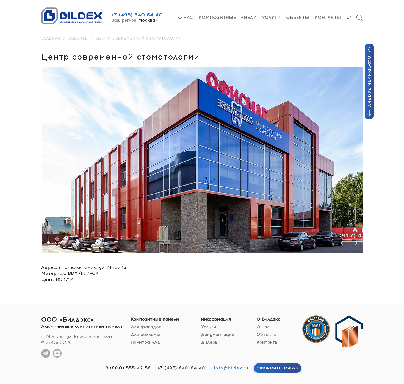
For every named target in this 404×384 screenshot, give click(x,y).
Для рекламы (145, 334)
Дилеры (209, 342)
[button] (48, 242)
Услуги (271, 17)
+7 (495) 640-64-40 (137, 15)
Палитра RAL (145, 342)
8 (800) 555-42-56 (128, 368)
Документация (217, 334)
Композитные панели (227, 17)
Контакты (327, 17)
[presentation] (344, 243)
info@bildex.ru (231, 368)
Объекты (297, 17)
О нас (185, 17)
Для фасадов (146, 326)
